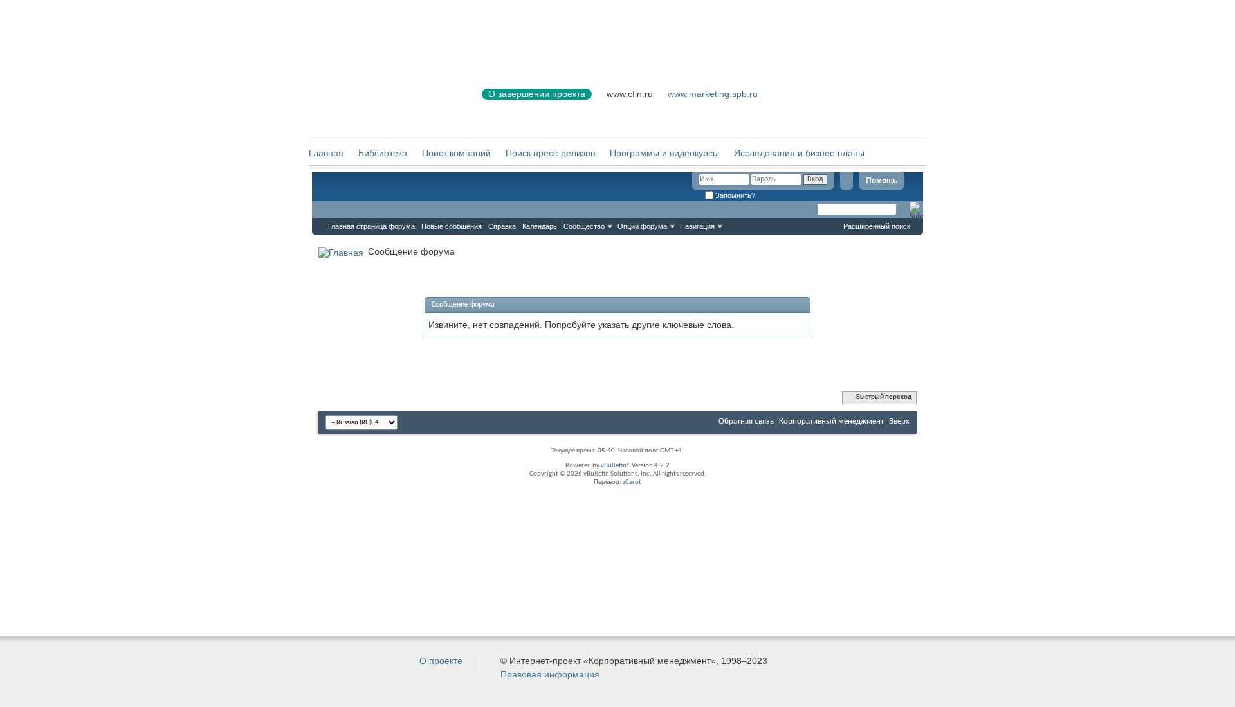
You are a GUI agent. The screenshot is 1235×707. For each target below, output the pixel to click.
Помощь (881, 180)
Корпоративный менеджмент (831, 421)
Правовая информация (549, 674)
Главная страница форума (371, 226)
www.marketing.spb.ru (713, 94)
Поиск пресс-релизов (550, 153)
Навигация (697, 226)
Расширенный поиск (876, 226)
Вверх (899, 421)
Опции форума (642, 226)
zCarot (632, 482)
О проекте (440, 661)
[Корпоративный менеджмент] (383, 102)
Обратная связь (746, 421)
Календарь (539, 226)
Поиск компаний (456, 153)
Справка (502, 226)
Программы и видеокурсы (664, 153)
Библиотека (382, 153)
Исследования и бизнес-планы (799, 153)
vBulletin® (615, 465)
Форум (338, 209)
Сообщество (584, 226)
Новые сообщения (451, 226)
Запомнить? (734, 195)
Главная (326, 153)
